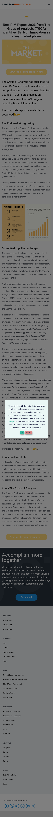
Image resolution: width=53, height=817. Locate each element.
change (11, 421)
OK (22, 433)
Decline (28, 433)
